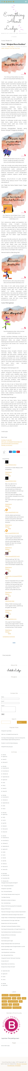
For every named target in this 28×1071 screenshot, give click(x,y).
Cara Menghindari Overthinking (9, 443)
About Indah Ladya (5, 1045)
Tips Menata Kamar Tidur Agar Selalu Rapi (10, 920)
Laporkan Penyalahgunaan (10, 1038)
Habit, (3, 48)
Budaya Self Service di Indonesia (8, 934)
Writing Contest (17, 1007)
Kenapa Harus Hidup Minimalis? (8, 966)
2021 (4, 835)
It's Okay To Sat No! (6, 440)
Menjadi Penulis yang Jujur (7, 746)
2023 (4, 795)
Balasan (7, 474)
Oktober (5, 773)
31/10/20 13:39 (15, 533)
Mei (3, 785)
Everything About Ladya (14, 21)
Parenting (4, 1004)
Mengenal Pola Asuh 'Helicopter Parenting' (10, 958)
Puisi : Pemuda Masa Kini (6, 891)
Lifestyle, (7, 48)
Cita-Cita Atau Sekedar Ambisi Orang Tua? (10, 894)
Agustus (4, 756)
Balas (6, 472)
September (5, 776)
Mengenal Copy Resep (6, 730)
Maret (4, 759)
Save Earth (16, 1004)
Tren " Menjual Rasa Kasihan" (7, 885)
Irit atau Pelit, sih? (5, 961)
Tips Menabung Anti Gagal (7, 940)
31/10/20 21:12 (12, 619)
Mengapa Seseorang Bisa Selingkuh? (9, 882)
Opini (20, 1001)
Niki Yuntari (8, 533)
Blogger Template (22, 1064)
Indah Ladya (10, 46)
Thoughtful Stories (6, 1007)
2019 (4, 983)
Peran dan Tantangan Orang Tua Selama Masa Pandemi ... (14, 911)
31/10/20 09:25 (12, 481)
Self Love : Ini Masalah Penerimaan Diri (11, 441)
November (5, 771)
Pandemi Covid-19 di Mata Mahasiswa (9, 743)
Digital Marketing (6, 998)
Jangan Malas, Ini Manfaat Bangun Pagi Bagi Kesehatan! (13, 917)
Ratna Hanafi (8, 556)
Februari (5, 762)
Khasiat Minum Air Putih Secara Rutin (9, 923)
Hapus (10, 472)
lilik (6, 601)
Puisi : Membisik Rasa (5, 903)
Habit (19, 998)
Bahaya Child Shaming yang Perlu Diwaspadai (11, 906)
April (4, 823)
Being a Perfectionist (6, 908)
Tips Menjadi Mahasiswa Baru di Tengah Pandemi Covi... (13, 929)
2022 (4, 812)
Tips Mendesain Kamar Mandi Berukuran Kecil (11, 932)
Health (24, 998)
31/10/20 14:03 (16, 556)
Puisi (10, 1004)
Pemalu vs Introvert (6, 445)
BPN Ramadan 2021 (15, 995)
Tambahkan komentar (9, 636)
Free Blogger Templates (14, 1065)
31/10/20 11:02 (14, 512)
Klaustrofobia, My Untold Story (8, 963)
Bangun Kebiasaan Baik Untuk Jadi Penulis (10, 943)
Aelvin (7, 464)
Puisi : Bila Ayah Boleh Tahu (7, 955)
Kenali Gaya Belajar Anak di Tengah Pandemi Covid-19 (13, 946)
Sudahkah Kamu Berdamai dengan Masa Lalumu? (12, 914)
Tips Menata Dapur (5, 937)
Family (14, 998)
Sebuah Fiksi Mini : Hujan (6, 949)
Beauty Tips (5, 995)
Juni (3, 820)
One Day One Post (12, 1001)
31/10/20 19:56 (10, 601)
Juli (3, 782)
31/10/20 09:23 (12, 464)
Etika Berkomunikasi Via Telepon (8, 900)
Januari (4, 791)
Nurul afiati (8, 512)
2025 (4, 754)
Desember (5, 768)
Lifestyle (4, 1001)
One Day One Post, (15, 48)
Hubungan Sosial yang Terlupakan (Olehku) (10, 926)
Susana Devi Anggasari (11, 576)
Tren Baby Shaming (5, 897)
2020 (4, 873)
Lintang (7, 619)
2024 (4, 766)
